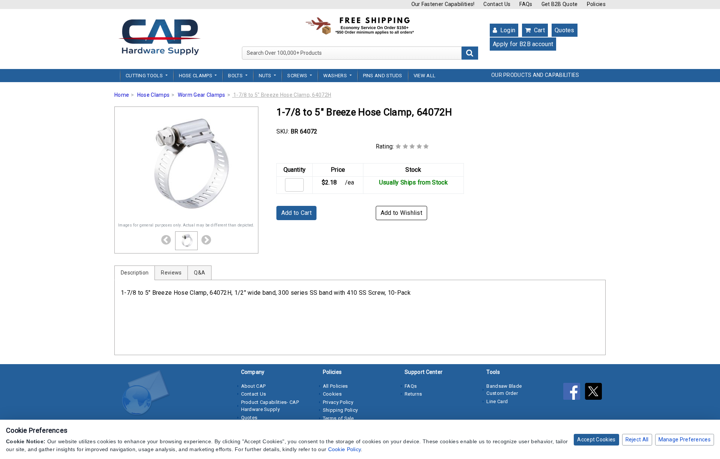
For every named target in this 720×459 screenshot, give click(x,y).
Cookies (332, 394)
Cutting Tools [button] (145, 75)
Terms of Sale (338, 418)
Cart (538, 30)
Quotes (564, 30)
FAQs (525, 4)
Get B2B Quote (560, 4)
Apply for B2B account (523, 44)
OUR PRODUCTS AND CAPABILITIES (535, 75)
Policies (596, 4)
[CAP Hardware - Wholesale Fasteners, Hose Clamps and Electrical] (159, 37)
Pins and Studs (382, 75)
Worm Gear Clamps (201, 95)
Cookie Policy (344, 449)
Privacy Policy (338, 402)
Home (121, 95)
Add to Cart (296, 212)
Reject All (637, 439)
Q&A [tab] (199, 273)
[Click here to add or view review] (412, 146)
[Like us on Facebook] (574, 393)
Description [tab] (134, 273)
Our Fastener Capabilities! (443, 4)
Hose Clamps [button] (196, 75)
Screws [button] (297, 75)
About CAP (253, 386)
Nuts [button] (266, 75)
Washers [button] (335, 75)
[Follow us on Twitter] (595, 393)
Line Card (497, 401)
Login (506, 30)
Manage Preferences (684, 439)
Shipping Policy (340, 410)
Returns (413, 394)
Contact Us (496, 4)
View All (424, 75)
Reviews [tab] (171, 273)
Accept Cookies (596, 439)
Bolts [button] (236, 75)
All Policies (335, 386)
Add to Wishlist (402, 212)
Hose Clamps (153, 95)
